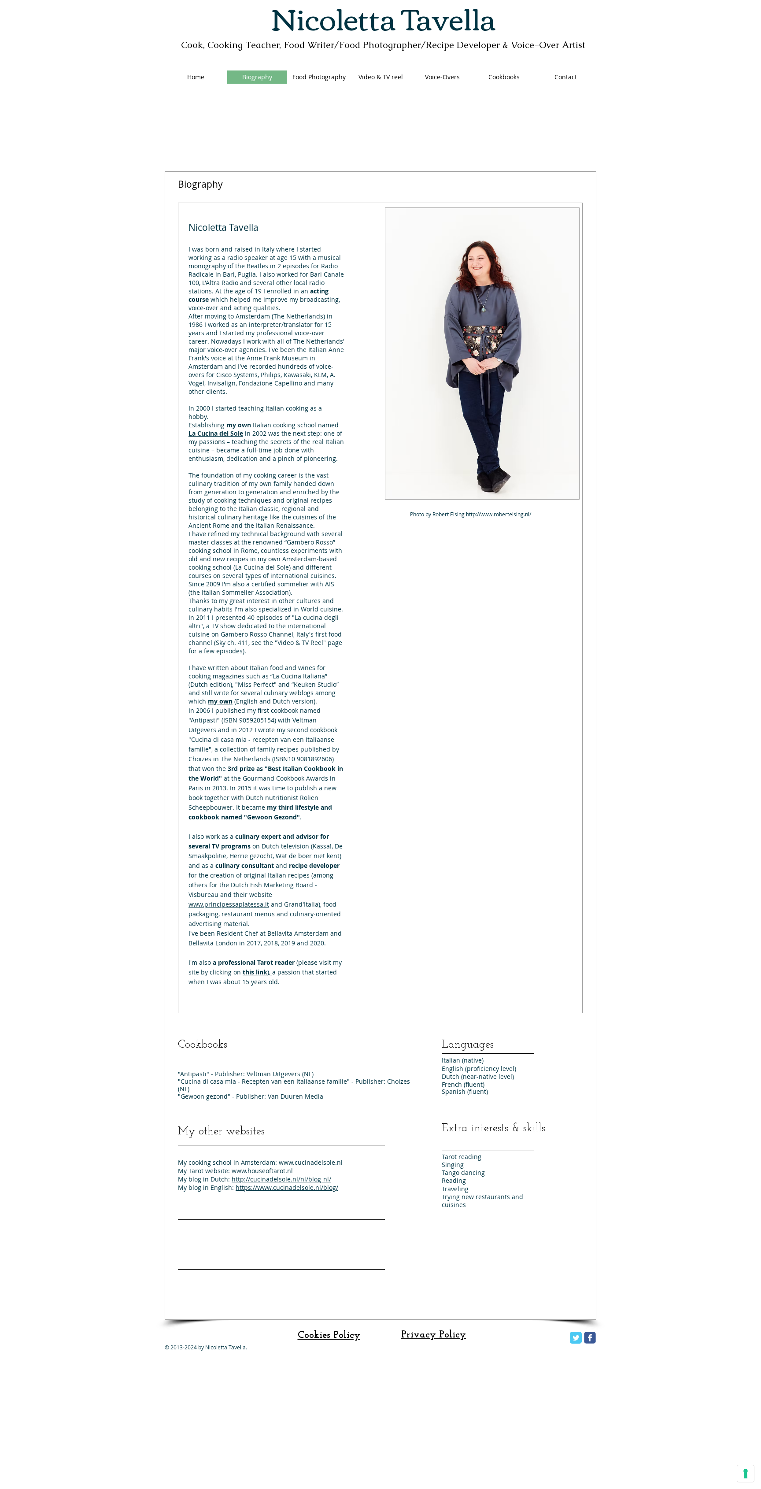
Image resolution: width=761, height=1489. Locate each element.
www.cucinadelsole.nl (311, 1162)
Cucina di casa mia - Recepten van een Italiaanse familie (264, 1081)
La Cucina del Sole (262, 567)
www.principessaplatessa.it (228, 904)
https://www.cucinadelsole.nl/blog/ (287, 1187)
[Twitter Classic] (576, 1338)
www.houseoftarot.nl (262, 1171)
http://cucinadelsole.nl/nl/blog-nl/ (281, 1179)
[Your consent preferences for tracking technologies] (745, 1473)
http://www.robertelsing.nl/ (498, 514)
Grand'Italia (301, 904)
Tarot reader (276, 962)
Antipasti (204, 720)
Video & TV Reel (300, 642)
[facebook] (590, 1338)
